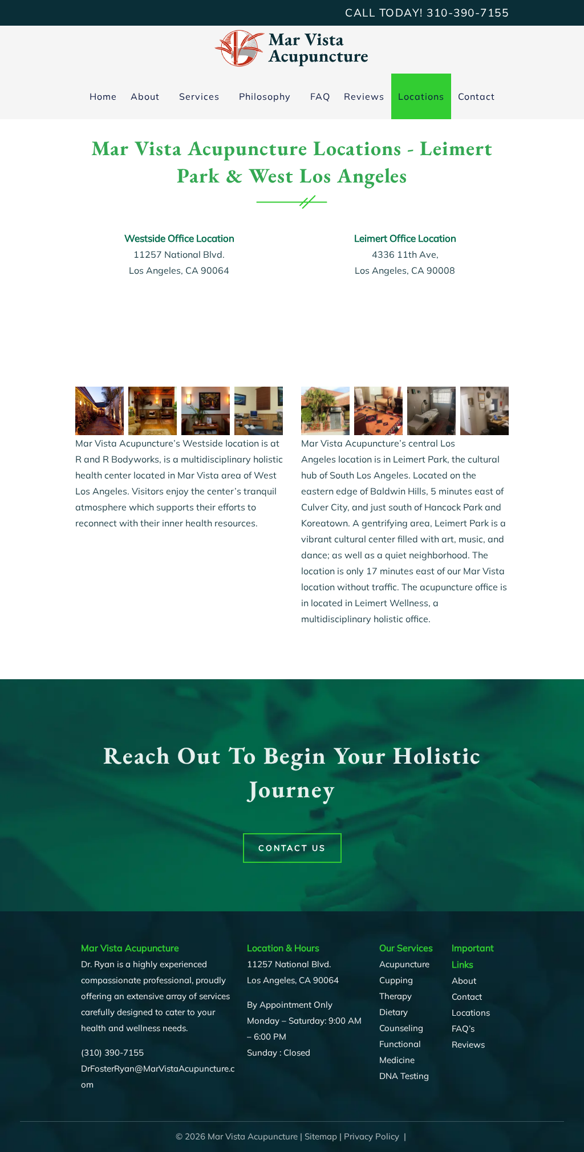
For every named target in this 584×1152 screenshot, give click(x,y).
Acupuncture (404, 964)
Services (199, 96)
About (145, 96)
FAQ (320, 96)
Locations (421, 96)
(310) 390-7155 (112, 1052)
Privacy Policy (371, 1136)
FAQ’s (463, 1028)
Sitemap (321, 1136)
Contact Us (292, 848)
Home (103, 96)
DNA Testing (404, 1075)
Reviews (364, 96)
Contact (476, 96)
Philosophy (265, 96)
